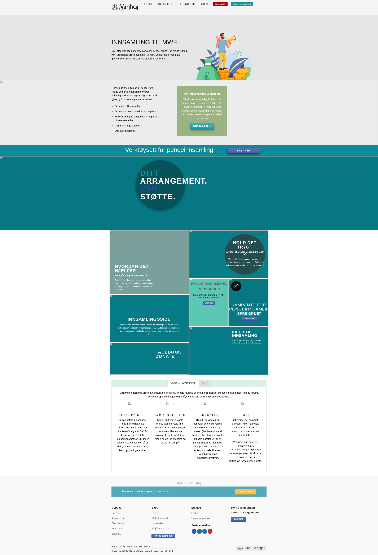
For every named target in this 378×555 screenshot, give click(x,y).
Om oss (148, 4)
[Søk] (257, 4)
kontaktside (139, 491)
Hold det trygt (245, 244)
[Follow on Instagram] (199, 531)
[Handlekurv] (265, 10)
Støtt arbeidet (166, 4)
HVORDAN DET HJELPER (132, 268)
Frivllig (194, 513)
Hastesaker (157, 523)
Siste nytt (116, 534)
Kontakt (205, 4)
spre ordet (248, 314)
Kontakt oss (117, 518)
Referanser (117, 528)
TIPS (236, 285)
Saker (154, 513)
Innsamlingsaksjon (201, 518)
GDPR (114, 547)
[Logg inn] (263, 4)
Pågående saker (160, 528)
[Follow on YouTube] (210, 531)
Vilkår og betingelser (130, 547)
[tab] (183, 383)
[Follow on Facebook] (194, 531)
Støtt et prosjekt (159, 518)
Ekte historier (118, 523)
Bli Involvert (187, 4)
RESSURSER (209, 289)
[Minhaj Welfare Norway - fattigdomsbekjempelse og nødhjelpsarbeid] (125, 7)
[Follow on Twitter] (204, 531)
